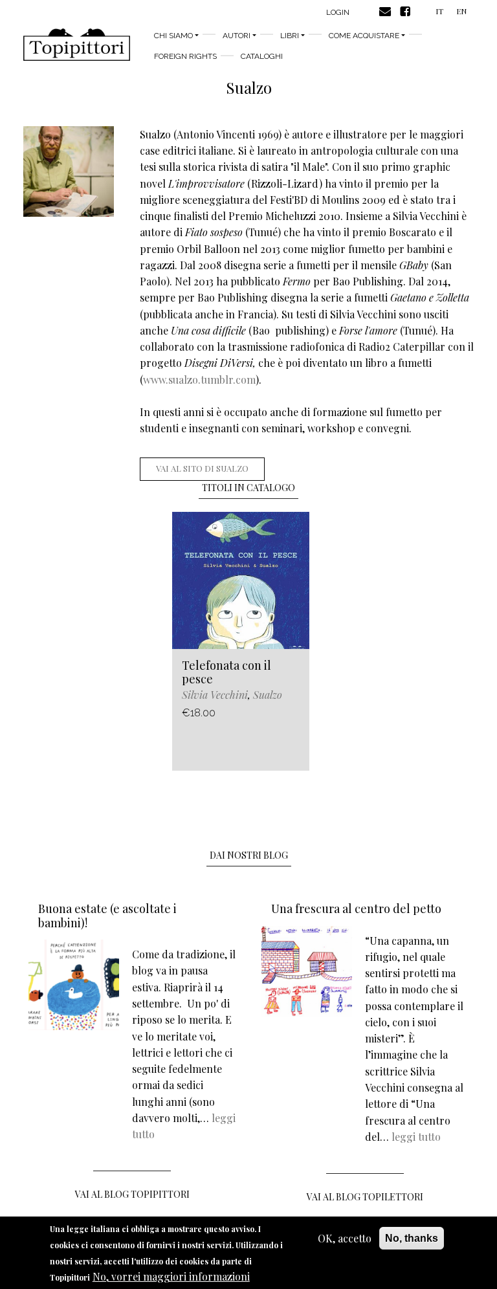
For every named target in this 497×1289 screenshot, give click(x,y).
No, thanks (411, 1238)
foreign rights (185, 56)
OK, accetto (344, 1238)
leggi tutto (416, 1136)
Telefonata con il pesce (226, 672)
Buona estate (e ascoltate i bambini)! (107, 916)
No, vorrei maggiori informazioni (171, 1276)
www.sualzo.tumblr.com (199, 379)
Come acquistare (364, 35)
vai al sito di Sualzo (202, 468)
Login (337, 12)
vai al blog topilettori (365, 1197)
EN (461, 11)
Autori (236, 35)
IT (439, 11)
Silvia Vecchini (215, 694)
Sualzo (267, 694)
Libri (289, 35)
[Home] (76, 44)
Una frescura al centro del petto (356, 908)
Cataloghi (262, 56)
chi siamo (173, 35)
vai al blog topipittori (132, 1194)
